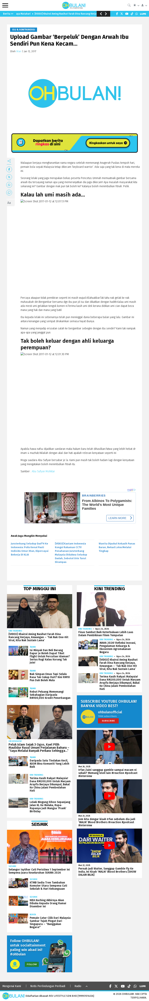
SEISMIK (12, 866)
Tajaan (33, 647)
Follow (32, 964)
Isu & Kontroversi (23, 29)
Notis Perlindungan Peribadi (47, 986)
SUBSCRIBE (108, 720)
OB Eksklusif (15, 741)
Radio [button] (77, 986)
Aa (9, 203)
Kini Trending (15, 631)
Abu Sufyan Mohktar (43, 471)
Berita (33, 914)
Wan (18, 51)
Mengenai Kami (11, 986)
